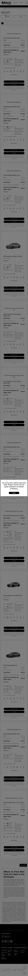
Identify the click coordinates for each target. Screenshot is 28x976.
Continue (14, 492)
